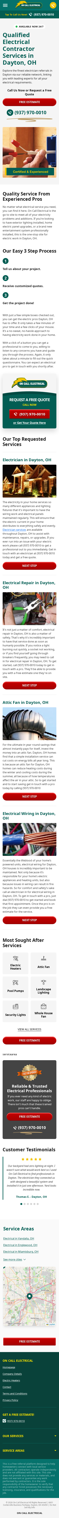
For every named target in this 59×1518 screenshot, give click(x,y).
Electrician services (14, 529)
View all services (29, 1029)
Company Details (12, 1373)
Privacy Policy (10, 1400)
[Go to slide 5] (34, 1204)
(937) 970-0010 (32, 414)
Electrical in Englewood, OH (20, 1245)
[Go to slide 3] (28, 1204)
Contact (7, 1386)
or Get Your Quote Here (29, 422)
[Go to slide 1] (21, 1204)
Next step (29, 566)
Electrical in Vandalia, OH (18, 1238)
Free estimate (29, 102)
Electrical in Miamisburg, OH (21, 1251)
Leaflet (51, 1324)
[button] (29, 1296)
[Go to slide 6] (38, 1204)
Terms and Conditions (15, 1393)
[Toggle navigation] (5, 5)
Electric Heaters (11, 1380)
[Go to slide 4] (31, 1204)
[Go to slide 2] (25, 1204)
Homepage (9, 1367)
